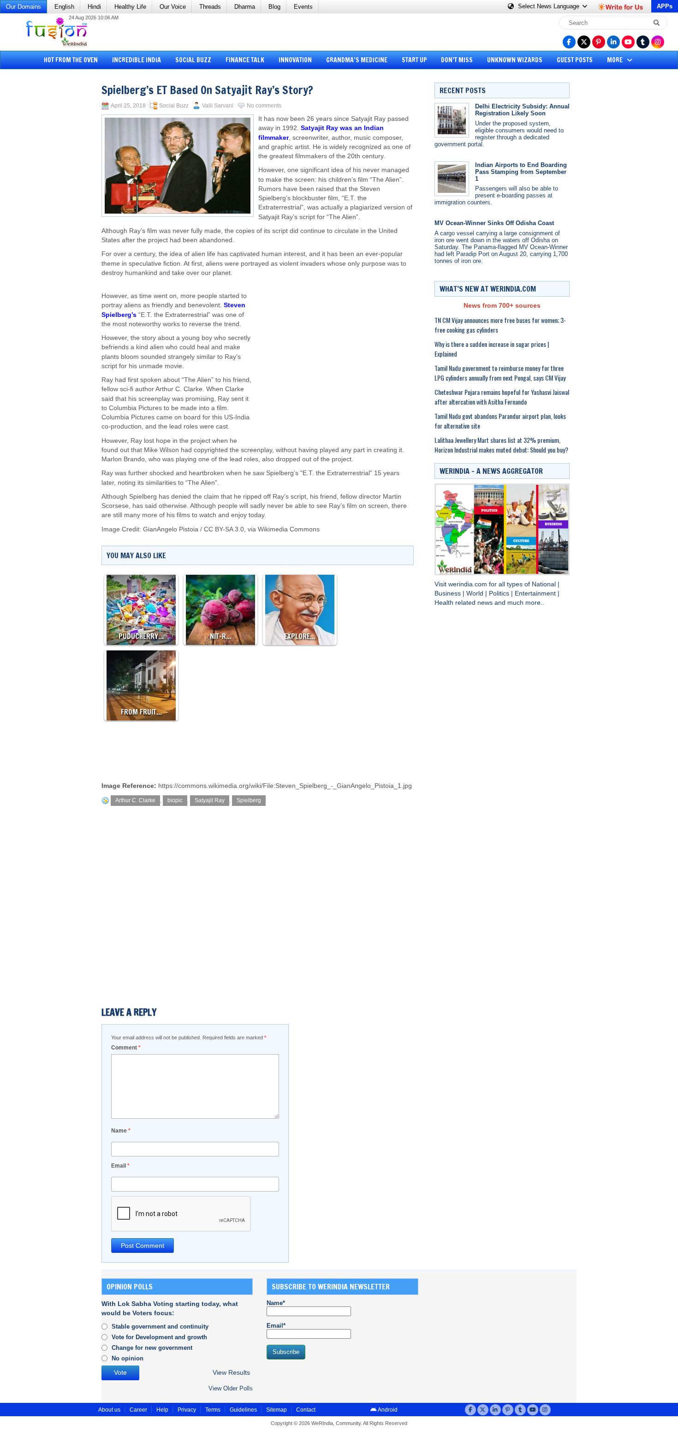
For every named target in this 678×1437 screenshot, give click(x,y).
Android (387, 1410)
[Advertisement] (41, 214)
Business (448, 593)
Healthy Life (130, 6)
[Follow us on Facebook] (569, 42)
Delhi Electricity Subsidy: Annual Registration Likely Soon (522, 110)
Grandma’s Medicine (356, 60)
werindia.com (468, 584)
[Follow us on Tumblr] (642, 42)
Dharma (244, 6)
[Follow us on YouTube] (628, 42)
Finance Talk (245, 60)
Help (162, 1410)
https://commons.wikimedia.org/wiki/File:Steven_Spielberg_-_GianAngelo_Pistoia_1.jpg (285, 785)
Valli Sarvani (217, 105)
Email (120, 1166)
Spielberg (249, 800)
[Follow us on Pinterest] (598, 42)
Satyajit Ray (210, 800)
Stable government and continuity (160, 1326)
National (545, 584)
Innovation (295, 60)
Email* (276, 1325)
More (615, 60)
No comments (264, 105)
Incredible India (136, 60)
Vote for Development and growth (159, 1337)
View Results (231, 1372)
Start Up (414, 60)
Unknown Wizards (514, 60)
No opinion (127, 1358)
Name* (276, 1303)
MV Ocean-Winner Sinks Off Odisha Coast (494, 223)
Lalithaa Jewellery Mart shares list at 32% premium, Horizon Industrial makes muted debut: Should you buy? (501, 444)
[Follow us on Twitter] (583, 42)
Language (549, 6)
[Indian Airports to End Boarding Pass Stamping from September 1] (451, 178)
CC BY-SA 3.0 (224, 529)
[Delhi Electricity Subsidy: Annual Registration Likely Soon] (451, 120)
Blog (274, 6)
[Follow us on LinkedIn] (613, 42)
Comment (126, 1047)
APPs (664, 6)
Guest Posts (575, 60)
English (64, 6)
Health (444, 602)
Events (303, 6)
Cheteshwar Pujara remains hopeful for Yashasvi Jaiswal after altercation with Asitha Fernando (501, 396)
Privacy (187, 1410)
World (475, 593)
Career (138, 1410)
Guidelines (243, 1410)
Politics (500, 593)
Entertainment (536, 593)
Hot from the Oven (71, 60)
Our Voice (173, 6)
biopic (175, 800)
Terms (212, 1410)
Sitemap (276, 1410)
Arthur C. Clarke (135, 800)
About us (109, 1410)
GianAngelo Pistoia (170, 529)
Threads (210, 6)
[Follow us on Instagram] (657, 42)
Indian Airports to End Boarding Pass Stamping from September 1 (521, 171)
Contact (305, 1410)
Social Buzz (193, 60)
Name (121, 1130)
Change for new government (152, 1347)
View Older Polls (230, 1388)
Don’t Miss (457, 60)
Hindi (94, 6)
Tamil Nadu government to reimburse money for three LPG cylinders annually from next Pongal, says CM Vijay (499, 372)
